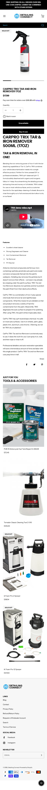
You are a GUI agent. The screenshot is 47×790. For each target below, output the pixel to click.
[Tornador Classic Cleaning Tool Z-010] (23, 489)
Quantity (6, 105)
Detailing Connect (13, 767)
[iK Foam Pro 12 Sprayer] (23, 636)
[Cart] (41, 16)
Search (5, 722)
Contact (6, 704)
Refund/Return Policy (11, 713)
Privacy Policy (8, 709)
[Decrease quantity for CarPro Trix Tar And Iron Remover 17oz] (5, 110)
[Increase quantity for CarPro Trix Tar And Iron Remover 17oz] (20, 110)
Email (7, 755)
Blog (4, 700)
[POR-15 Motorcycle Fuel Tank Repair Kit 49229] (23, 415)
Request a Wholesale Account (14, 718)
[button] (5, 16)
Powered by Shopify (26, 767)
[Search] (41, 25)
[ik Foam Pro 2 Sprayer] (23, 562)
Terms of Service (9, 727)
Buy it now (23, 132)
